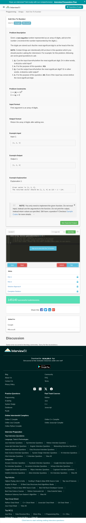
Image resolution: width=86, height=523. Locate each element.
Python (47, 397)
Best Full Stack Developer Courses (51, 488)
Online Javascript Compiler (54, 423)
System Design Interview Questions (44, 453)
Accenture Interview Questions (36, 466)
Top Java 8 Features (69, 481)
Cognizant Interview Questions (63, 469)
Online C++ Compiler (52, 419)
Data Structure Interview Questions (42, 449)
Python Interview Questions (56, 443)
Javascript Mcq (22, 517)
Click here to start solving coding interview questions (43, 520)
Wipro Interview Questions (39, 469)
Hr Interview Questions (69, 453)
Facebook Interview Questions (39, 463)
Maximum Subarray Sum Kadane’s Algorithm (21, 494)
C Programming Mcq (52, 514)
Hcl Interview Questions (59, 473)
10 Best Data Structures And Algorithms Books (37, 484)
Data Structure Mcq (22, 514)
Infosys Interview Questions (60, 466)
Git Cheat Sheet (63, 503)
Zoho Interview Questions (38, 473)
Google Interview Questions (63, 463)
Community (49, 374)
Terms (47, 381)
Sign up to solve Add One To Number (43, 248)
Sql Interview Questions (34, 443)
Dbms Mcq (37, 514)
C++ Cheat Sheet (29, 503)
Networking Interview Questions (65, 446)
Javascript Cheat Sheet (46, 503)
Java (46, 401)
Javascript (48, 407)
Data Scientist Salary (54, 491)
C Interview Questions (34, 456)
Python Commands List (36, 491)
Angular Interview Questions (40, 446)
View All (49, 456)
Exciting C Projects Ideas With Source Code (43, 481)
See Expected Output (69, 223)
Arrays (21, 12)
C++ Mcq (66, 514)
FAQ (46, 378)
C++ (46, 404)
